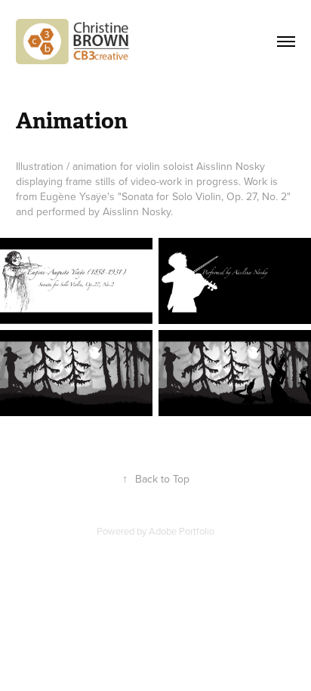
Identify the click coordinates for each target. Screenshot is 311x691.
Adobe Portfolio (181, 531)
